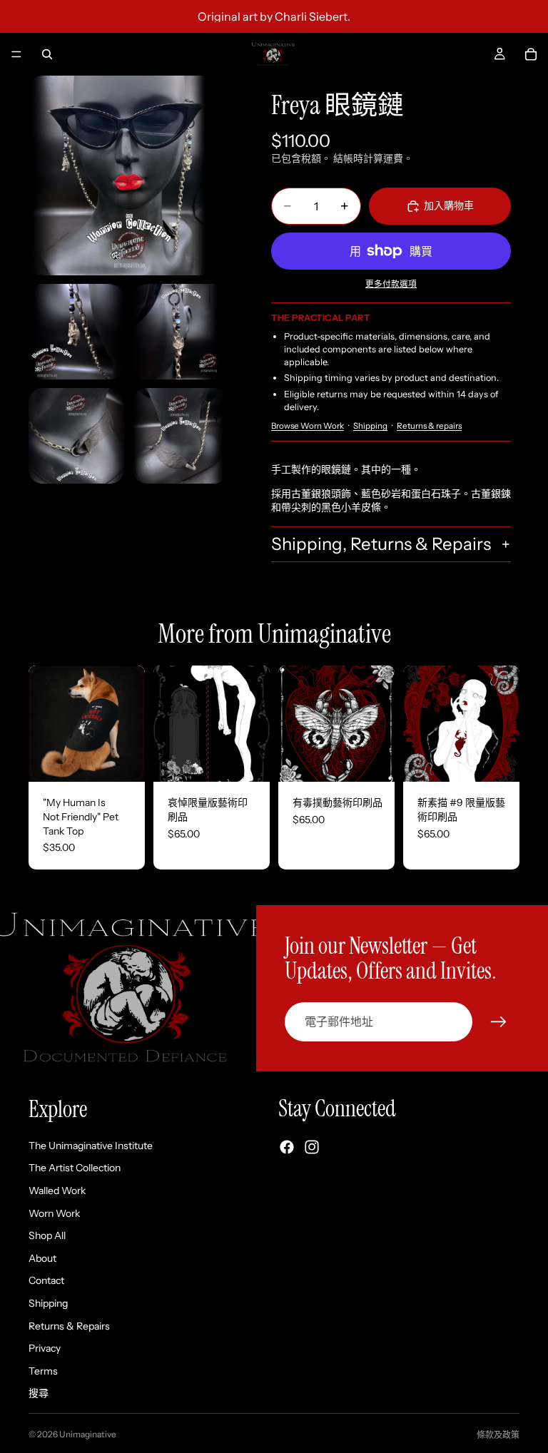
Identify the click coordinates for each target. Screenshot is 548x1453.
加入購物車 (449, 205)
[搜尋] (47, 54)
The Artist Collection (75, 1167)
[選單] (16, 54)
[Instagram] (311, 1147)
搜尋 (39, 1393)
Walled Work (57, 1189)
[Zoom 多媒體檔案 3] (180, 331)
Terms (43, 1370)
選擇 (135, 759)
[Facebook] (286, 1147)
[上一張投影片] (44, 724)
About (42, 1257)
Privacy (45, 1348)
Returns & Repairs (69, 1325)
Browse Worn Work (307, 426)
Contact (46, 1280)
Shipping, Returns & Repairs (381, 544)
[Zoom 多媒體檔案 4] (76, 436)
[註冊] (498, 1022)
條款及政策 (498, 1434)
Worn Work (54, 1212)
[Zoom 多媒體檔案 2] (76, 331)
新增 (259, 759)
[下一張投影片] (129, 724)
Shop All (47, 1235)
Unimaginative (87, 1434)
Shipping (370, 426)
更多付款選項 (391, 284)
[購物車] (531, 54)
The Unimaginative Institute (91, 1144)
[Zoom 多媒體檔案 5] (180, 436)
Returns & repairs (429, 426)
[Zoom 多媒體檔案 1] (128, 175)
